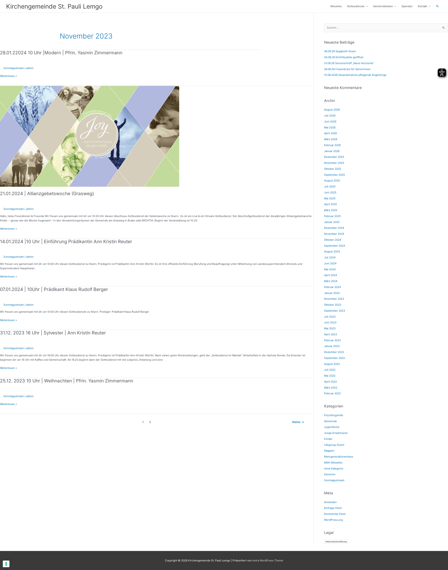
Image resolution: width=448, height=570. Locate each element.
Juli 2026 (329, 115)
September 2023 (334, 310)
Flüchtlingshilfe (333, 415)
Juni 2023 (330, 322)
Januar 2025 (332, 222)
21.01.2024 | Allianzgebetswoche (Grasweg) (47, 193)
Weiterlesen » (8, 76)
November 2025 (334, 162)
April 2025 (330, 204)
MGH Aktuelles (333, 462)
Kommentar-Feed (334, 514)
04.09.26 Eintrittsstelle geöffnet (343, 57)
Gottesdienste (356, 6)
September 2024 (334, 245)
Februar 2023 (332, 340)
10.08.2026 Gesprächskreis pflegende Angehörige (355, 75)
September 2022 (334, 358)
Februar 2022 (332, 393)
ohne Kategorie (333, 468)
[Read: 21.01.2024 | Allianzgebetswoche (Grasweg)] (89, 136)
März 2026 (330, 139)
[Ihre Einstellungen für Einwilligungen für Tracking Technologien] (6, 564)
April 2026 (330, 133)
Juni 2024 (330, 263)
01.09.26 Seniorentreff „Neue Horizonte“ (349, 63)
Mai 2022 (329, 375)
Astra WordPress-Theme (268, 560)
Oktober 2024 (332, 239)
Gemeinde (330, 421)
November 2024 (334, 233)
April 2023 (330, 334)
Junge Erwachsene (336, 433)
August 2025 (332, 180)
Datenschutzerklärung (336, 541)
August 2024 (332, 251)
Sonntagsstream (14, 68)
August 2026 (332, 109)
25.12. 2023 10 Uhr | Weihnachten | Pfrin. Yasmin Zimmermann (66, 380)
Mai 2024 (330, 269)
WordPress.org (333, 519)
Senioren (329, 474)
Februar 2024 (332, 287)
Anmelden (330, 502)
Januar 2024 (332, 293)
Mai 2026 (329, 127)
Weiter (298, 422)
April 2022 (330, 381)
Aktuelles (336, 6)
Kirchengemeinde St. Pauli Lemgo (54, 6)
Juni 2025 (330, 192)
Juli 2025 (329, 186)
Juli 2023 (330, 316)
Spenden (407, 6)
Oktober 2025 (332, 168)
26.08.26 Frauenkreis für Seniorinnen (347, 69)
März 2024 (330, 281)
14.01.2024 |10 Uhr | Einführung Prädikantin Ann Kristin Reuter (66, 241)
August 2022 (332, 364)
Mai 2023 (330, 328)
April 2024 (330, 275)
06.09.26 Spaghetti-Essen (340, 51)
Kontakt (422, 6)
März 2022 (330, 387)
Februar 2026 (332, 145)
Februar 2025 (332, 216)
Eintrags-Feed (333, 508)
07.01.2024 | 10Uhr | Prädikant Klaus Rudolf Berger (54, 289)
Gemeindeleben (383, 6)
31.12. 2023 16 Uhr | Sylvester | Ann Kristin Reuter (53, 332)
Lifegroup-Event (334, 445)
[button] (437, 6)
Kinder (328, 439)
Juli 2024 (330, 257)
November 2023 (334, 298)
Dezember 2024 (334, 227)
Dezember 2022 (334, 352)
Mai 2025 (329, 198)
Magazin (329, 450)
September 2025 (334, 174)
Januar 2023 (332, 346)
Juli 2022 (329, 369)
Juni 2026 (330, 121)
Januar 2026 (332, 151)
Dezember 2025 (334, 157)
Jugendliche (331, 427)
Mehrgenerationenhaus (338, 456)
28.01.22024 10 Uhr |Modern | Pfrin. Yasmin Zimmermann (61, 52)
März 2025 (330, 210)
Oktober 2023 (332, 304)
